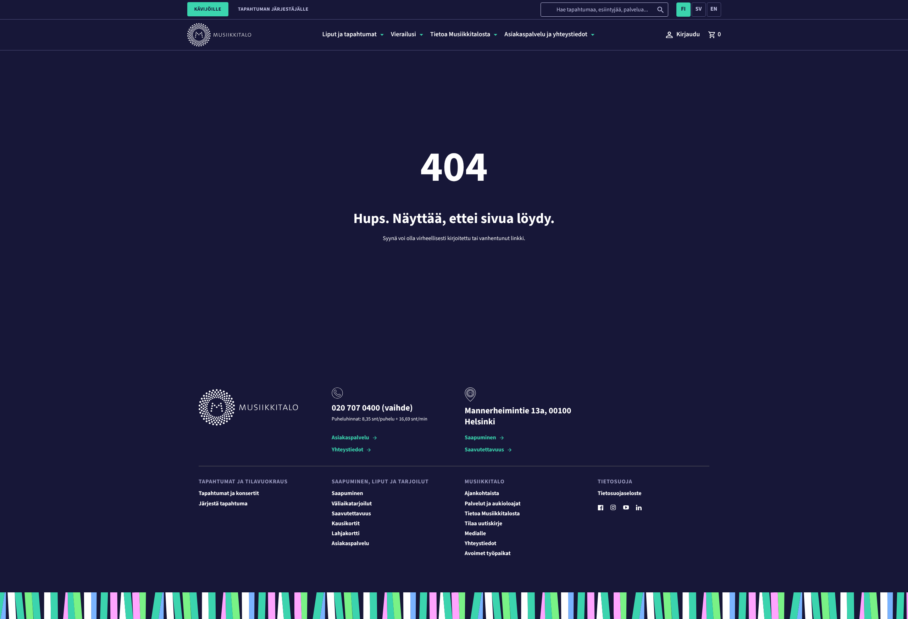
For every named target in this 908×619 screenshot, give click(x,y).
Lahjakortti (346, 534)
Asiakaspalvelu (350, 438)
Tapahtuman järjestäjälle (273, 9)
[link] (714, 35)
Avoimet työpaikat (488, 554)
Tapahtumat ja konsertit (229, 494)
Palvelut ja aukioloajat (493, 504)
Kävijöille (207, 9)
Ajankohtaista (482, 494)
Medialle (475, 534)
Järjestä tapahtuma (223, 504)
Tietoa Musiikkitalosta (492, 514)
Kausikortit (346, 524)
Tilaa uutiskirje (483, 524)
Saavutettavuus (484, 450)
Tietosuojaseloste (620, 494)
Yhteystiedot (347, 450)
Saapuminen (480, 438)
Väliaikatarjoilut (352, 504)
